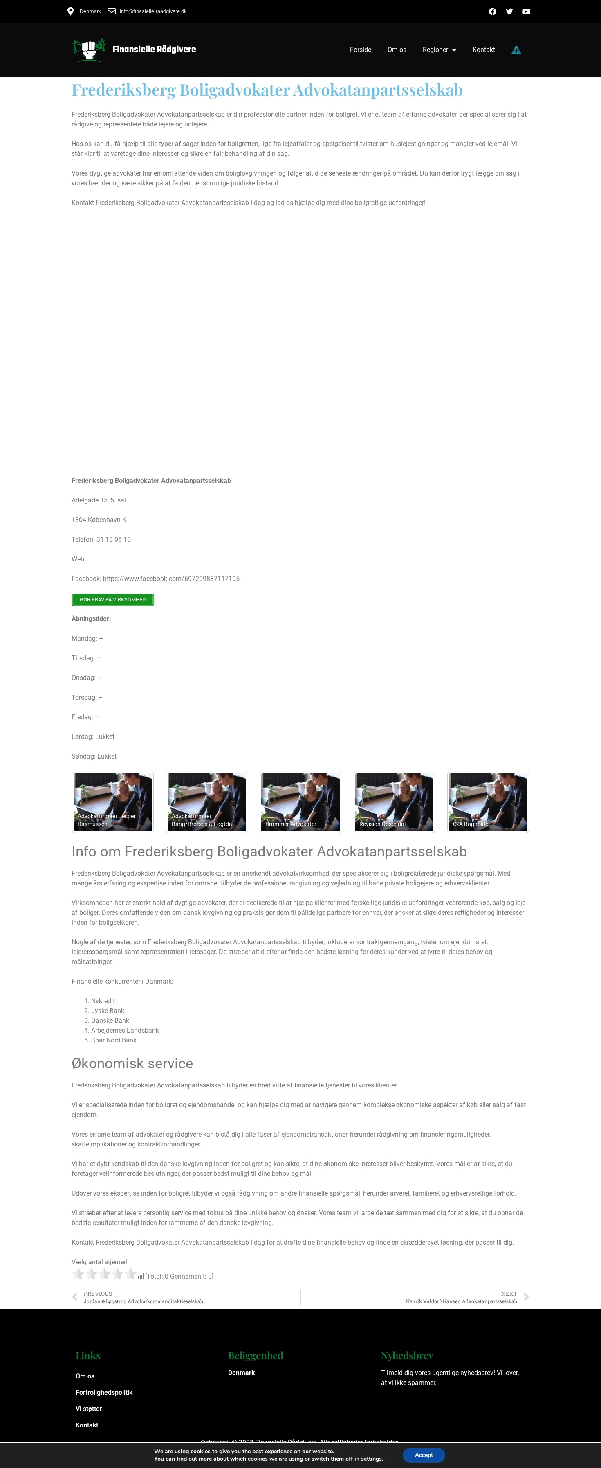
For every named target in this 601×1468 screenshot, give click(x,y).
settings (371, 1459)
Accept (424, 1455)
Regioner (435, 50)
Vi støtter (89, 1409)
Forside (360, 50)
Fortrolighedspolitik (104, 1392)
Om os (397, 50)
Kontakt (484, 50)
